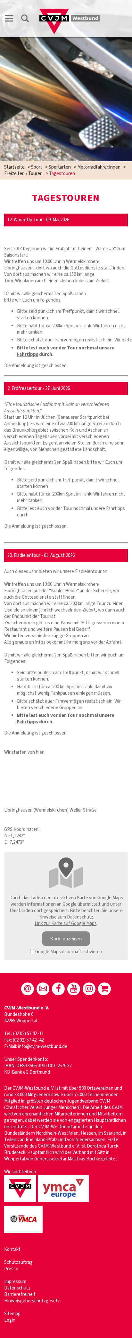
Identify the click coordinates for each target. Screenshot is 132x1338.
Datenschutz (17, 1288)
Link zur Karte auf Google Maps (66, 923)
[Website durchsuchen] (25, 19)
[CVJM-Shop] (104, 988)
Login (9, 1320)
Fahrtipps (27, 354)
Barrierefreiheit (20, 1294)
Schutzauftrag (18, 1262)
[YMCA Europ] (64, 1202)
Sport (36, 167)
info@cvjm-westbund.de (42, 1046)
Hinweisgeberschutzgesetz (32, 1301)
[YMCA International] (24, 1233)
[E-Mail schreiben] (27, 988)
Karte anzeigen (66, 938)
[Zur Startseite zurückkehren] (69, 11)
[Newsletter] (43, 988)
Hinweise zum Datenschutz (65, 917)
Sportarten (60, 167)
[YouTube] (73, 988)
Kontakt (12, 1249)
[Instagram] (89, 988)
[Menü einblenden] (9, 19)
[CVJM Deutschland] (21, 1202)
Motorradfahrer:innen (98, 167)
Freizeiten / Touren (23, 173)
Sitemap (12, 1313)
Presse (11, 1268)
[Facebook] (58, 988)
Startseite (14, 167)
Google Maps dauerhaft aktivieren (68, 951)
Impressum (15, 1281)
